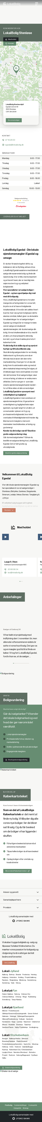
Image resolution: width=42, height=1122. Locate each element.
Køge (14, 1022)
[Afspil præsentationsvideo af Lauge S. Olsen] (5, 537)
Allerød (4, 1011)
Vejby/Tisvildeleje (21, 1027)
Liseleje (19, 1022)
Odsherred (36, 1022)
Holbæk (22, 1019)
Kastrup (5, 1050)
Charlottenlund (21, 1041)
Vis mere (7, 510)
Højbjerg (5, 977)
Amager (5, 1038)
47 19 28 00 (10, 140)
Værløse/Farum (7, 1027)
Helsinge (13, 1016)
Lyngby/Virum (7, 1052)
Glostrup (35, 1044)
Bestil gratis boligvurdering (17, 760)
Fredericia (26, 974)
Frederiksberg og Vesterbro (12, 1044)
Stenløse (19, 1024)
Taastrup (27, 1024)
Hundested (6, 1022)
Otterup (18, 997)
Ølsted (4, 1024)
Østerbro (32, 1052)
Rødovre (12, 1055)
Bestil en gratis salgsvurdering (16, 453)
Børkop (12, 974)
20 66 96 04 (13, 569)
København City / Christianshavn (20, 1050)
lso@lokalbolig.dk (15, 573)
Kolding (21, 977)
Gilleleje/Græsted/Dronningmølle (14, 1013)
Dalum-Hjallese (7, 994)
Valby (4, 1058)
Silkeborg (22, 980)
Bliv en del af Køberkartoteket (16, 871)
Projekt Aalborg (30, 977)
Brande (18, 974)
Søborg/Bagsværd (23, 1055)
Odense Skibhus (8, 997)
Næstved (27, 1022)
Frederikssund (14, 1011)
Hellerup (5, 1047)
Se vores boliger (14, 120)
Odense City (25, 994)
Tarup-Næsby (17, 999)
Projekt (5, 1055)
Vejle (12, 983)
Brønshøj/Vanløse (8, 1041)
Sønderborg (31, 980)
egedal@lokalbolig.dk (14, 145)
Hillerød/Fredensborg (10, 1019)
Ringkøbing (14, 980)
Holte (11, 1047)
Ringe (25, 997)
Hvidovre (18, 1047)
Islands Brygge (27, 1047)
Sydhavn (34, 1055)
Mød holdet (12, 39)
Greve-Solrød (33, 1013)
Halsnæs (5, 1016)
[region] (21, 79)
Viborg (18, 983)
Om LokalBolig (9, 963)
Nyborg (17, 994)
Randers (5, 980)
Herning (34, 974)
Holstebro (13, 977)
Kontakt (11, 43)
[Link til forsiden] (10, 3)
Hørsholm (29, 1019)
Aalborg (5, 974)
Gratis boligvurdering (12, 1067)
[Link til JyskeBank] (21, 921)
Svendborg (6, 999)
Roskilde (12, 1024)
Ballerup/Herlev (14, 1038)
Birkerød (25, 1038)
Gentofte (27, 1044)
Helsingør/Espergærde (25, 1016)
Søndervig (6, 983)
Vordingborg (33, 1027)
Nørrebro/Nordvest (21, 1052)
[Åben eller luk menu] (36, 4)
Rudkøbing (32, 997)
